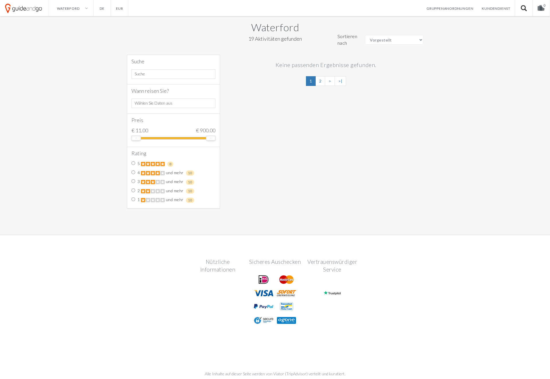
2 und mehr (164, 190)
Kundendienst (496, 8)
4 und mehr (164, 172)
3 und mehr (164, 181)
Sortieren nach (347, 40)
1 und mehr (164, 199)
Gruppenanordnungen (450, 8)
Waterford (275, 27)
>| (340, 80)
